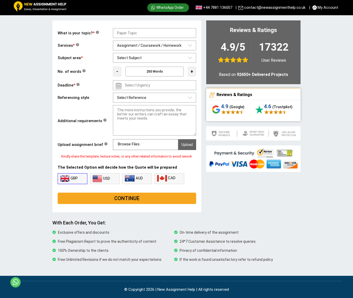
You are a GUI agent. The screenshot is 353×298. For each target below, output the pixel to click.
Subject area (70, 58)
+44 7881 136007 (217, 7)
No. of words (71, 71)
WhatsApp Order (170, 7)
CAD (171, 178)
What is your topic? (78, 33)
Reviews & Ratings (234, 94)
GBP (74, 178)
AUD (139, 178)
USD (106, 178)
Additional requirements (81, 121)
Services (68, 45)
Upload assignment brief (82, 144)
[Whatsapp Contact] (15, 282)
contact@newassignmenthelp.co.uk (274, 7)
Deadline (68, 85)
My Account (328, 7)
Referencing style (73, 97)
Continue (127, 198)
